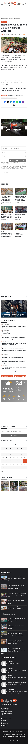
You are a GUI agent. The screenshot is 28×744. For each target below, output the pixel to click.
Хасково (4, 21)
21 (17, 461)
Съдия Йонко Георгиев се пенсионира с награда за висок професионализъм (15, 641)
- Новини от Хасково (6, 709)
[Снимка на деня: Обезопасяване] (14, 488)
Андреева (10, 661)
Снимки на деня (6, 718)
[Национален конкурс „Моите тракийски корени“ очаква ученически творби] (21, 191)
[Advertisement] (14, 255)
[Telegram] (20, 102)
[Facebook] (5, 102)
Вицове (4, 725)
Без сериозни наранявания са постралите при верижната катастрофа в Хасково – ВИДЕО (15, 633)
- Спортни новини (5, 714)
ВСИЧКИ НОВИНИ (8, 376)
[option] (14, 127)
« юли (2, 471)
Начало (4, 18)
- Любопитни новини (6, 713)
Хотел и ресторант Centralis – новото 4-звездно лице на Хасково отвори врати (17, 578)
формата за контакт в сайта (16, 168)
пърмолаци (4, 97)
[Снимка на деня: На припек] (23, 483)
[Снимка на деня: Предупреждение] (23, 488)
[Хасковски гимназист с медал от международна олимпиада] (21, 226)
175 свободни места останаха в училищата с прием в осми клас (7, 216)
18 (6, 461)
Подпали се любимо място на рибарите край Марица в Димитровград (11, 314)
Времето (4, 720)
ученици (9, 97)
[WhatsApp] (17, 102)
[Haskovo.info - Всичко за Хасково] (10, 4)
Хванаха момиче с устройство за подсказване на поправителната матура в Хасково (6, 199)
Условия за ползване (8, 736)
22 (21, 461)
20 (14, 461)
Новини (9, 18)
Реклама (17, 736)
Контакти (22, 736)
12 (10, 457)
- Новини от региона (6, 711)
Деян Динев (6, 34)
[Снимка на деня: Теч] (14, 483)
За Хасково (5, 723)
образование (10, 95)
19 (10, 461)
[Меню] (2, 4)
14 (17, 457)
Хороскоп (4, 722)
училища (15, 97)
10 (3, 457)
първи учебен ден (18, 95)
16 (25, 457)
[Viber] (23, 102)
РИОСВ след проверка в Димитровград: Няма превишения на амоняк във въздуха (17, 650)
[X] (8, 102)
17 (3, 461)
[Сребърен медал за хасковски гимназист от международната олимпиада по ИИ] (7, 226)
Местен (10, 675)
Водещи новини (16, 18)
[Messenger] (14, 102)
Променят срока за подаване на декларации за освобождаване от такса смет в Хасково (16, 587)
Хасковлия (11, 689)
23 (25, 461)
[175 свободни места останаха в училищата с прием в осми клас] (7, 209)
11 (6, 457)
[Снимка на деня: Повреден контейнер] (5, 488)
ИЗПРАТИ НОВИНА (21, 376)
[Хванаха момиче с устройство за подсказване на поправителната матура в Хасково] (7, 191)
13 (14, 457)
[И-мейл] (14, 105)
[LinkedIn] (11, 102)
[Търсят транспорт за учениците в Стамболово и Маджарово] (21, 209)
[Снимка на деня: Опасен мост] (5, 483)
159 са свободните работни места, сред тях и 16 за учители (14, 129)
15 (21, 457)
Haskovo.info (14, 731)
